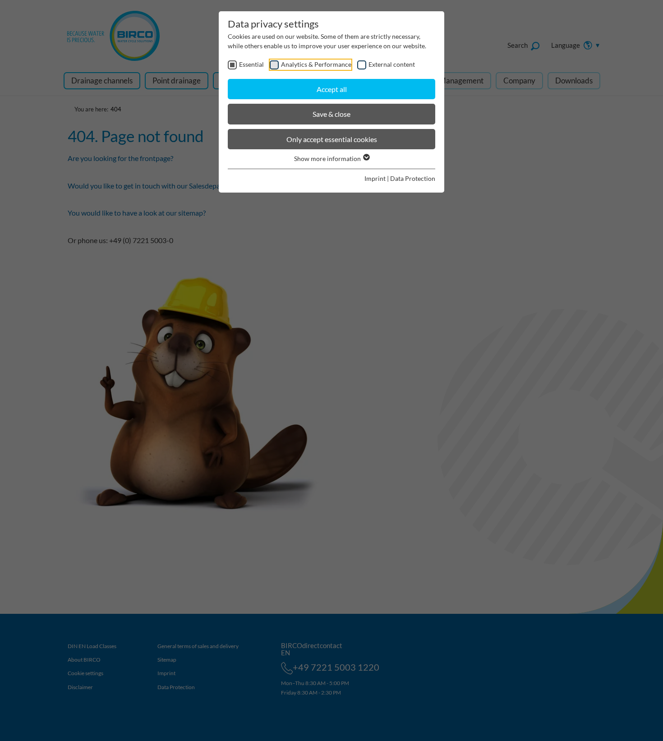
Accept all (332, 89)
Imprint (375, 178)
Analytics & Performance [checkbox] (316, 64)
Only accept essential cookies (331, 139)
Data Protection (412, 178)
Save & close (331, 114)
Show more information (328, 158)
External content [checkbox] (391, 64)
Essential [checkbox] (251, 64)
